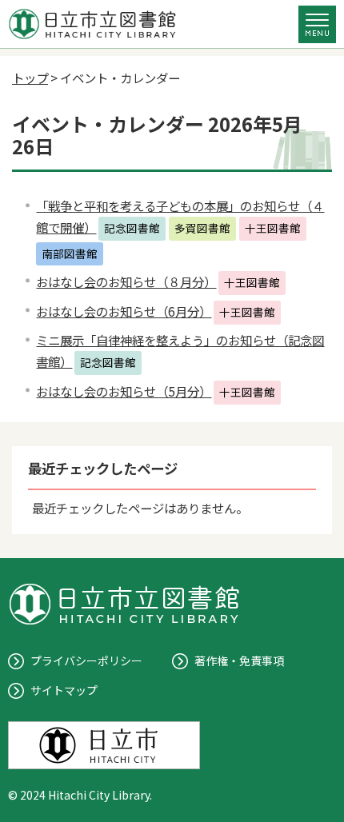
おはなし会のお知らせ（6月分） (123, 311)
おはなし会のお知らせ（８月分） (126, 281)
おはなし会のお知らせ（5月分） (123, 391)
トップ (30, 77)
